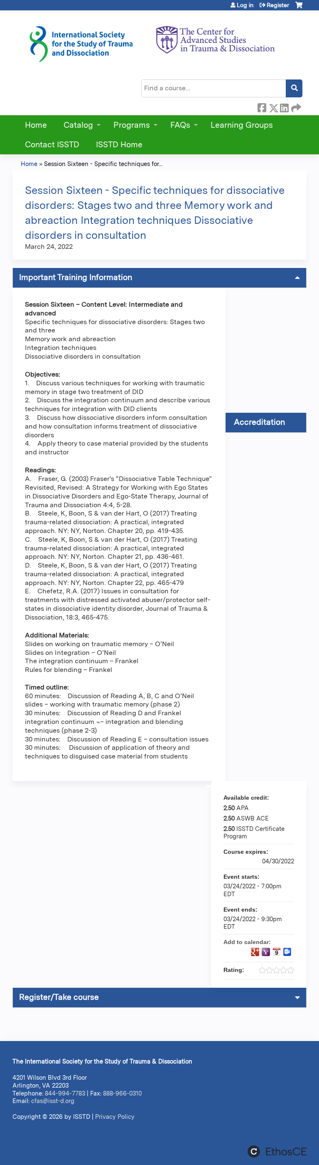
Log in (245, 5)
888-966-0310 (122, 1093)
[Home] (152, 41)
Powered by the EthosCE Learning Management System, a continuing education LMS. (277, 1151)
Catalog (78, 125)
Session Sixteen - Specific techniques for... (103, 163)
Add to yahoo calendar (266, 952)
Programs (131, 125)
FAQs (180, 125)
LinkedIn (284, 107)
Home (36, 125)
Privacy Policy (115, 1116)
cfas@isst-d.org (52, 1100)
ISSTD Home (119, 144)
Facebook (262, 107)
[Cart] (298, 8)
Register (278, 5)
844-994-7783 (65, 1093)
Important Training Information (75, 277)
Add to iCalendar (276, 951)
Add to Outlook (287, 952)
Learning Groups (242, 125)
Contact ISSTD (52, 144)
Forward (295, 107)
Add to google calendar (255, 952)
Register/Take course (59, 997)
